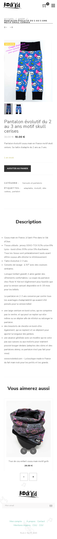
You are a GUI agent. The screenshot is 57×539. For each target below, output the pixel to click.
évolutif (37, 188)
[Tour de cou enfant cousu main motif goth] (28, 429)
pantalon (16, 191)
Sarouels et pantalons (32, 183)
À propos (30, 521)
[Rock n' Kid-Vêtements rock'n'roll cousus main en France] (12, 5)
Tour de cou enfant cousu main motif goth (28, 461)
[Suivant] (11, 27)
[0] (44, 6)
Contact (41, 521)
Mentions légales (22, 525)
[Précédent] (5, 27)
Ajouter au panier (17, 168)
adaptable (28, 188)
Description (28, 222)
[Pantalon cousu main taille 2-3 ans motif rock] (50, 100)
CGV (41, 525)
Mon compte (16, 521)
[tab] (28, 222)
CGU (35, 525)
